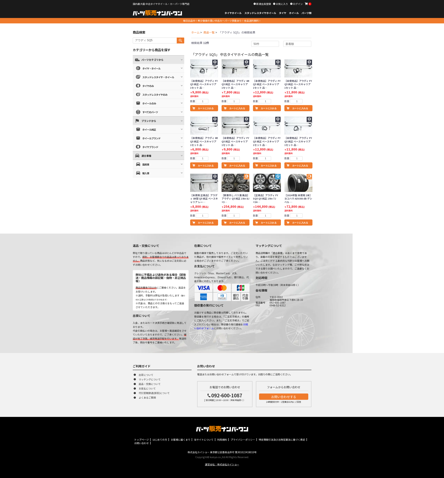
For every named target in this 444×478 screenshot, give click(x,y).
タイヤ (282, 13)
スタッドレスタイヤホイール (260, 13)
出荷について (146, 374)
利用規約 (222, 439)
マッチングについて (150, 379)
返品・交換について (150, 384)
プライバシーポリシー (243, 439)
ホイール (294, 13)
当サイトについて (204, 439)
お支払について (147, 388)
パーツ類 (306, 13)
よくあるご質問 (147, 397)
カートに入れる (206, 108)
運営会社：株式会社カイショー (222, 464)
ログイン (297, 4)
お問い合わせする (283, 396)
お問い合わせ (141, 443)
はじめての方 (159, 439)
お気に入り (281, 4)
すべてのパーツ (150, 112)
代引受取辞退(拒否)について (154, 393)
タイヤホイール (233, 13)
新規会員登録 (263, 4)
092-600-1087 (226, 395)
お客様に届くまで (180, 439)
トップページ (141, 439)
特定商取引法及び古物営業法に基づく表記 (282, 439)
